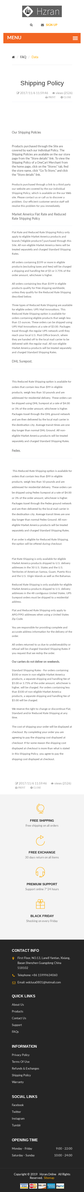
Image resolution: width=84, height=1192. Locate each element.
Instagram (18, 1118)
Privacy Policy (21, 1055)
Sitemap (48, 1178)
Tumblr (16, 1125)
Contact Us (19, 1018)
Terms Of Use (21, 1062)
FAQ (23, 57)
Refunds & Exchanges (25, 1068)
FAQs (15, 1032)
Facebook (18, 1105)
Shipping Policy (21, 1075)
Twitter (16, 1112)
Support (17, 1025)
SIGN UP (51, 25)
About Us (18, 1004)
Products (17, 1011)
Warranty (18, 1082)
